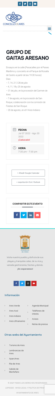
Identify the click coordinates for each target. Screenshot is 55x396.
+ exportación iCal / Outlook (28, 182)
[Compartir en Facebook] (17, 215)
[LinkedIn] (31, 215)
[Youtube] (35, 4)
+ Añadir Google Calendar (28, 173)
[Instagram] (30, 4)
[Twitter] (25, 4)
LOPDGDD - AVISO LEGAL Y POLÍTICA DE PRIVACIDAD (27, 387)
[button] (49, 28)
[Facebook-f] (20, 4)
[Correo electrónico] (37, 215)
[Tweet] (24, 215)
